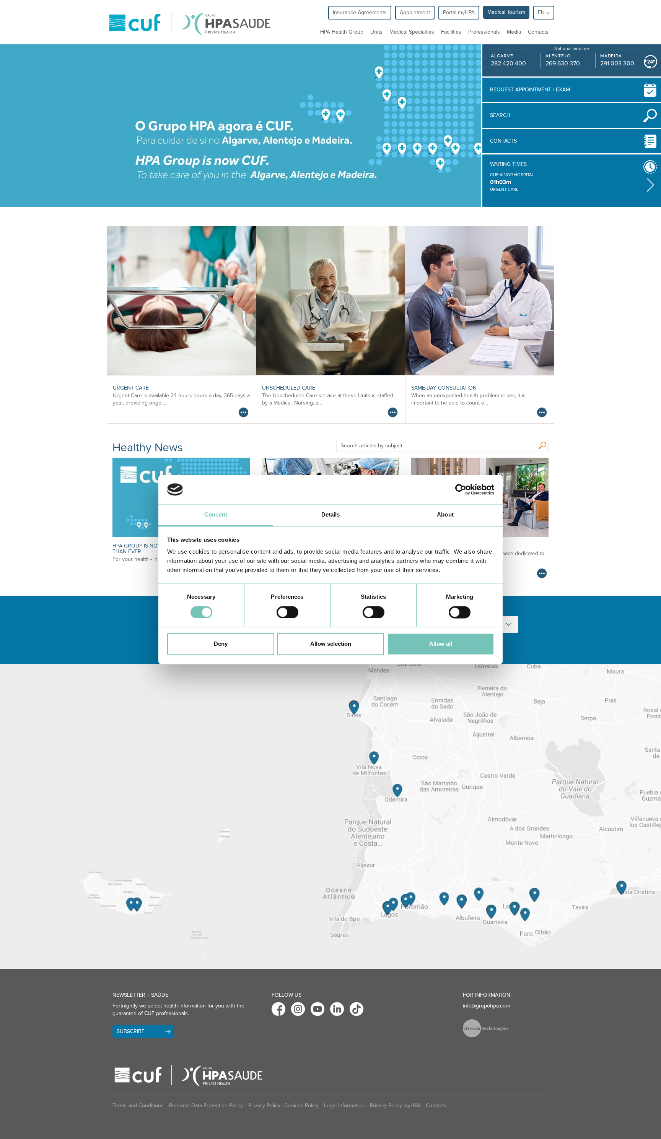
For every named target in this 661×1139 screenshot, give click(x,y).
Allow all (440, 644)
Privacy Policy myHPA (395, 1105)
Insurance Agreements (360, 12)
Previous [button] (484, 185)
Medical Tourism (506, 12)
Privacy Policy (264, 1105)
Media (514, 32)
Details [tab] (330, 515)
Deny (221, 644)
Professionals (484, 32)
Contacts (538, 32)
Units (376, 32)
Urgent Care (131, 388)
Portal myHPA (459, 12)
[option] (566, 182)
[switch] (287, 612)
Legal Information (344, 1105)
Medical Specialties (411, 32)
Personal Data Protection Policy (206, 1105)
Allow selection (330, 644)
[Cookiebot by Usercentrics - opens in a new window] (460, 489)
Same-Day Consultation (444, 388)
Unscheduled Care (288, 388)
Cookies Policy (301, 1105)
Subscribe (131, 1031)
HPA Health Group (341, 32)
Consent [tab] (215, 515)
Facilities (451, 32)
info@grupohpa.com (486, 1006)
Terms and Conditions (138, 1105)
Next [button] (650, 185)
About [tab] (445, 515)
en (542, 12)
